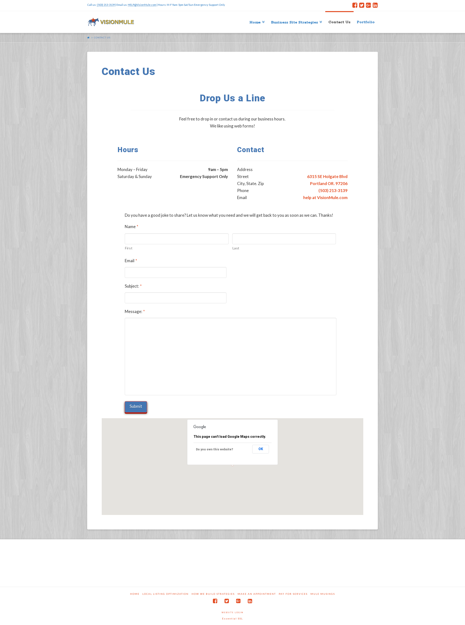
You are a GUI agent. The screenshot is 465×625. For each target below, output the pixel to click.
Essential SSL (232, 618)
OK (260, 449)
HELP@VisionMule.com (142, 4)
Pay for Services (293, 593)
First (128, 248)
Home (135, 593)
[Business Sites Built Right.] (110, 22)
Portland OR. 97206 (329, 183)
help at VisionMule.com (325, 197)
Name (131, 226)
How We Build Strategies (213, 593)
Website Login (232, 612)
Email (131, 260)
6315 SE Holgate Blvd (327, 176)
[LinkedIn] (375, 5)
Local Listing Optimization (165, 593)
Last (236, 248)
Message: (135, 311)
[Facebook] (354, 5)
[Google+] (368, 5)
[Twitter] (361, 5)
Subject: (133, 286)
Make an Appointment (257, 593)
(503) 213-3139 (106, 4)
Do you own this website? (214, 449)
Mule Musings (322, 593)
